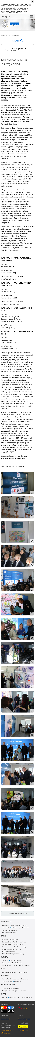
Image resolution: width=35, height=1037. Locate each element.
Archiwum (23, 990)
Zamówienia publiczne (8, 985)
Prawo (3, 969)
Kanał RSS (2, 1007)
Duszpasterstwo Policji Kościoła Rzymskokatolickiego (11, 950)
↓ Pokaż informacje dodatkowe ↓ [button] (17, 913)
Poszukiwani (25, 928)
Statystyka (4, 957)
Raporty (15, 965)
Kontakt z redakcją (5, 1019)
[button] (31, 17)
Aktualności (15, 35)
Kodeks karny (19, 963)
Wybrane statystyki (7, 963)
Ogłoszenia (24, 979)
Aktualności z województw (19, 925)
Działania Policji (6, 922)
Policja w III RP (6, 944)
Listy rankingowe (7, 981)
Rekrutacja (17, 981)
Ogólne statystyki (15, 960)
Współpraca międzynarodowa (23, 947)
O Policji (3, 936)
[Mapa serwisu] (6, 16)
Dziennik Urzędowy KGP (9, 972)
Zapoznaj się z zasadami (7, 1030)
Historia (15, 944)
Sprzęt (21, 944)
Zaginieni (4, 930)
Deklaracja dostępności (24, 1019)
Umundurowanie (7, 947)
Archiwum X (5, 928)
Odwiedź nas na (5, 1007)
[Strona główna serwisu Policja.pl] (3, 16)
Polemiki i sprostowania (9, 932)
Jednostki (5, 939)
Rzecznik (4, 997)
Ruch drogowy (15, 928)
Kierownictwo (14, 939)
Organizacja (22, 942)
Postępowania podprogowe (10, 990)
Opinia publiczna (24, 965)
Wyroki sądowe (23, 972)
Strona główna (5, 35)
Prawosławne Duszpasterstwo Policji (13, 954)
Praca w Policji (5, 975)
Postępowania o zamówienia (10, 988)
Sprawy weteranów (26, 997)
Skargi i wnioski (14, 997)
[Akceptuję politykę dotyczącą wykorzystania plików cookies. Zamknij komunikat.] (32, 1)
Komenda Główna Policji (9, 942)
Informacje (5, 960)
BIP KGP (25, 1008)
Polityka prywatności (6, 1033)
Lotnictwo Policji (14, 930)
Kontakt (3, 994)
